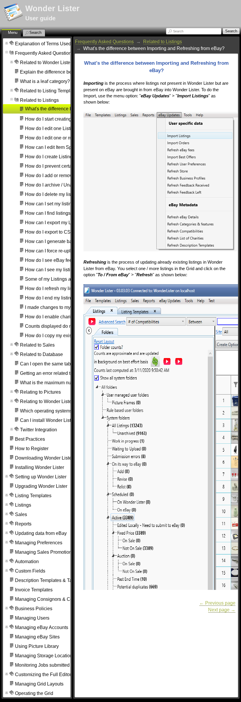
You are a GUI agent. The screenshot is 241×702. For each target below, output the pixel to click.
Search (178, 31)
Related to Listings (162, 41)
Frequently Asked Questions (104, 41)
